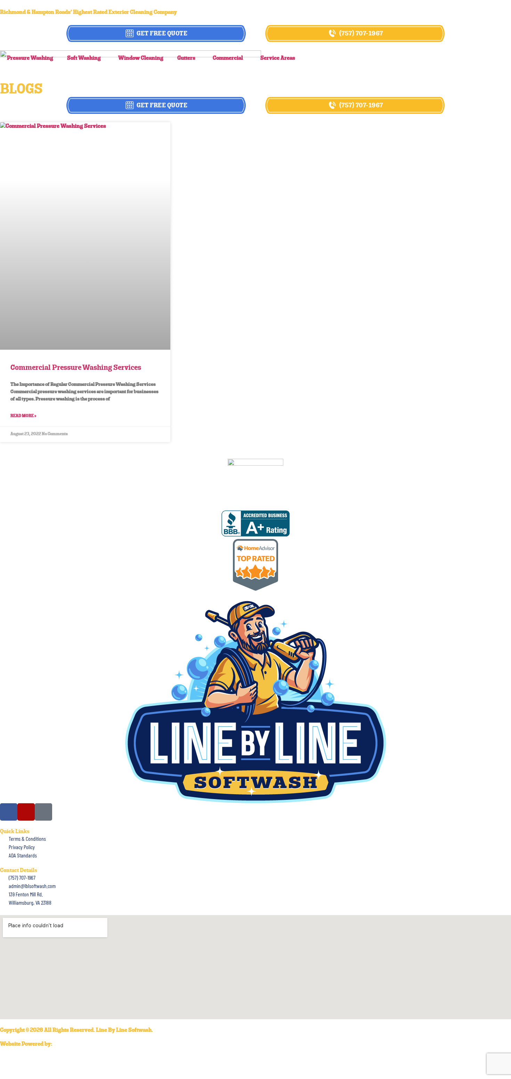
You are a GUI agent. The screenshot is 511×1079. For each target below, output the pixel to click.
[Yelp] (26, 812)
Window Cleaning (140, 58)
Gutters (186, 58)
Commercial (228, 58)
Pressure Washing (30, 58)
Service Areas (277, 58)
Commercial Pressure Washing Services (75, 368)
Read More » (23, 416)
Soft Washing (84, 58)
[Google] (43, 812)
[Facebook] (8, 812)
